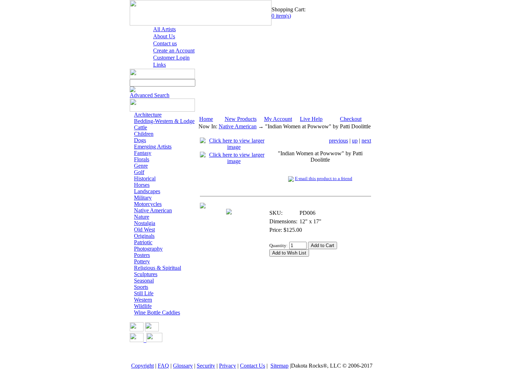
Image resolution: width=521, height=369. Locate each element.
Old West (144, 230)
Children (143, 134)
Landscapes (147, 191)
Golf (139, 172)
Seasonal (144, 281)
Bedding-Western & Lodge (164, 121)
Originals (144, 236)
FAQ (163, 366)
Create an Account (174, 50)
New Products (241, 119)
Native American (153, 210)
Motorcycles (148, 204)
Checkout (351, 119)
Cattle (140, 127)
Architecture (148, 115)
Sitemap (279, 366)
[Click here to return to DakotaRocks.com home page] (200, 24)
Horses (142, 185)
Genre (141, 166)
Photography (148, 249)
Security (206, 366)
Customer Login (171, 58)
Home (206, 119)
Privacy (227, 366)
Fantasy (142, 153)
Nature (141, 217)
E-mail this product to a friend (323, 178)
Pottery (142, 261)
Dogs (140, 140)
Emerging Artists (153, 147)
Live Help (311, 119)
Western (143, 300)
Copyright (142, 366)
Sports (141, 287)
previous (338, 141)
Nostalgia (144, 223)
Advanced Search (149, 95)
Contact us (165, 43)
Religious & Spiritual (157, 268)
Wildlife (143, 306)
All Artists (164, 29)
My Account (278, 119)
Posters (142, 255)
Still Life (143, 293)
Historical (145, 178)
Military (143, 198)
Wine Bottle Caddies (157, 312)
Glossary (183, 366)
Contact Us (252, 366)
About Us (164, 36)
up (355, 141)
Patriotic (143, 242)
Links (159, 65)
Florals (141, 159)
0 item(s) (281, 16)
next (366, 141)
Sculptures (145, 274)
